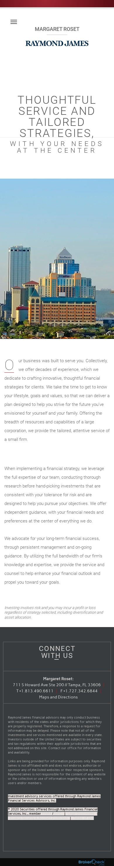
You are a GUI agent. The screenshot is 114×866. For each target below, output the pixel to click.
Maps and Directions (58, 697)
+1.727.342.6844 (80, 691)
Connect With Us (57, 652)
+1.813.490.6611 (36, 691)
